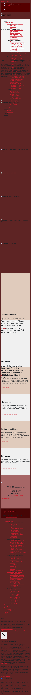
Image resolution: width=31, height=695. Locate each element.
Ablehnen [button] (24, 630)
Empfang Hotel (14, 91)
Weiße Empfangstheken (16, 36)
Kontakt (6, 115)
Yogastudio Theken (15, 80)
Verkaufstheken (14, 82)
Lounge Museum (14, 601)
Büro (11, 527)
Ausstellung (13, 37)
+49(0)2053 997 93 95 (14, 4)
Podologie (13, 566)
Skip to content (5, 1)
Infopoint (12, 569)
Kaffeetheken (14, 31)
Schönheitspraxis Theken (17, 77)
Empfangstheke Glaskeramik (18, 53)
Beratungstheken (15, 573)
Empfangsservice (15, 33)
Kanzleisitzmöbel (15, 92)
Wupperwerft (11, 110)
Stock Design (13, 25)
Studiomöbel (13, 94)
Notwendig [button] (4, 663)
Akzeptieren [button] (18, 630)
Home (5, 21)
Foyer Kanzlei (14, 97)
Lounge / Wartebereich (16, 528)
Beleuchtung (13, 27)
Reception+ (10, 112)
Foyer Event (13, 104)
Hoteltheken (13, 49)
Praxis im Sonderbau (16, 62)
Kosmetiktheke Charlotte (17, 85)
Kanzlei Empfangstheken (17, 48)
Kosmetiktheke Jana (15, 88)
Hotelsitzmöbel (14, 95)
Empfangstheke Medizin (17, 58)
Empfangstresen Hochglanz (17, 43)
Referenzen (7, 106)
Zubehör (6, 113)
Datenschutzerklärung (10, 511)
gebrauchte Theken (15, 83)
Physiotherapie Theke (16, 558)
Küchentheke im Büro (16, 55)
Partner (6, 109)
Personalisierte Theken (16, 34)
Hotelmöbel (13, 100)
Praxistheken (13, 560)
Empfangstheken (8, 22)
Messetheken (14, 39)
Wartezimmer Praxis (15, 98)
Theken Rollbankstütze (16, 570)
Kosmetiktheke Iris (15, 86)
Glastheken (13, 567)
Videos (9, 107)
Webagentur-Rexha (11, 517)
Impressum (7, 509)
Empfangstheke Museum (17, 42)
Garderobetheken (15, 52)
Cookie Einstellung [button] (7, 630)
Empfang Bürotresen (16, 46)
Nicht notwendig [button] (5, 676)
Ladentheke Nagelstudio (17, 76)
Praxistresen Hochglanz (16, 79)
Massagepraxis (14, 564)
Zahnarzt (12, 563)
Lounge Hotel (14, 600)
